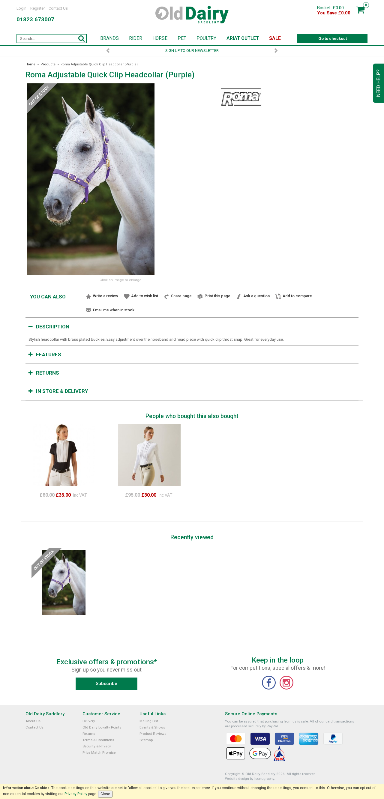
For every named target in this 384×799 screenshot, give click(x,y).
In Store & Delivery (62, 391)
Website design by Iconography (249, 779)
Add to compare (297, 296)
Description (52, 327)
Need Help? (378, 83)
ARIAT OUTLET (242, 38)
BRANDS (109, 38)
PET (182, 38)
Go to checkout (332, 38)
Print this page (217, 296)
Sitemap (146, 740)
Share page (181, 296)
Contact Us (58, 8)
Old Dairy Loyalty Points (101, 727)
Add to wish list (144, 296)
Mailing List (149, 721)
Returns (47, 373)
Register (37, 8)
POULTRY (206, 38)
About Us (33, 721)
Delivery (88, 721)
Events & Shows (152, 727)
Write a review (105, 296)
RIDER (135, 38)
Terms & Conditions (98, 740)
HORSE (159, 38)
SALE (275, 38)
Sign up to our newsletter (192, 50)
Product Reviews (153, 734)
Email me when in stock (113, 310)
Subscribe (106, 683)
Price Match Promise (99, 752)
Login (21, 8)
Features (48, 355)
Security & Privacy (96, 746)
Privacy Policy (75, 794)
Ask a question (256, 296)
